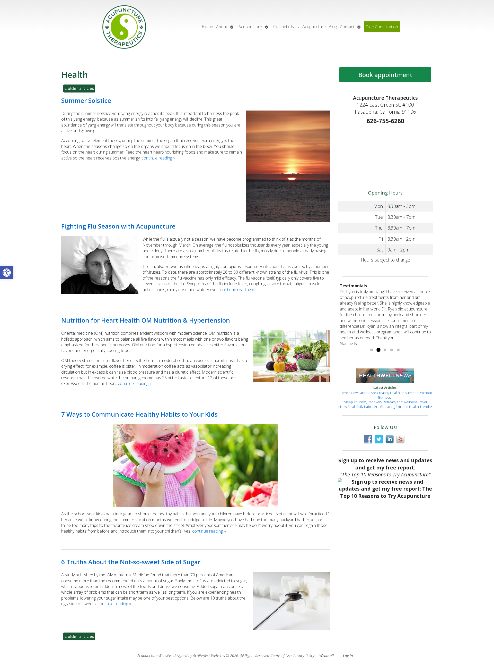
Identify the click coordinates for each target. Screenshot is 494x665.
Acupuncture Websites (154, 655)
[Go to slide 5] (398, 350)
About (221, 27)
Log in (348, 655)
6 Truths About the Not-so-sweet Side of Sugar (130, 562)
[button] (6, 272)
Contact (347, 27)
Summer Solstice (86, 100)
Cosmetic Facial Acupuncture (299, 26)
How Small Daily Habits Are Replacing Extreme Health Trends (385, 406)
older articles (79, 88)
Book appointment (385, 74)
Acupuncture (250, 27)
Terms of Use (281, 655)
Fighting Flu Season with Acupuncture (118, 226)
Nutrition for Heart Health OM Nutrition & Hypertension (145, 320)
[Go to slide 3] (384, 350)
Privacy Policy (303, 655)
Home (207, 26)
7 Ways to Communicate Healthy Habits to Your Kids (139, 414)
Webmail (326, 655)
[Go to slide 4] (391, 350)
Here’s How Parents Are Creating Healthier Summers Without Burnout (386, 395)
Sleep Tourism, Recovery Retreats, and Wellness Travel (385, 402)
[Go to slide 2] (378, 350)
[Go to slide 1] (371, 350)
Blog (333, 26)
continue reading (158, 158)
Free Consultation (382, 27)
